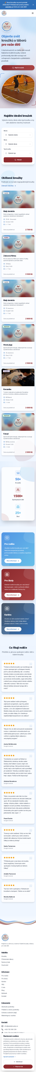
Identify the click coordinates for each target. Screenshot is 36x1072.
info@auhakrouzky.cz (11, 1026)
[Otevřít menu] (33, 13)
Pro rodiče (4, 976)
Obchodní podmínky (7, 1007)
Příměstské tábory (7, 959)
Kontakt (3, 996)
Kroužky (4, 956)
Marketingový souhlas (8, 1015)
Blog (2, 990)
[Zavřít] (33, 4)
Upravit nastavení (8, 1056)
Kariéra (3, 981)
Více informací (12, 561)
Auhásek (4, 993)
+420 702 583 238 (10, 1029)
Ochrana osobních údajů (9, 1013)
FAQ (2, 984)
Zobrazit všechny (7, 186)
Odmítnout (19, 1061)
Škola (5, 140)
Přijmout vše (19, 1066)
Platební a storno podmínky (10, 1010)
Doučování (4, 965)
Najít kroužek (19, 68)
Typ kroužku (7, 149)
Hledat (19, 160)
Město (5, 131)
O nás (3, 987)
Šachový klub (5, 962)
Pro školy (4, 979)
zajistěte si (9, 7)
